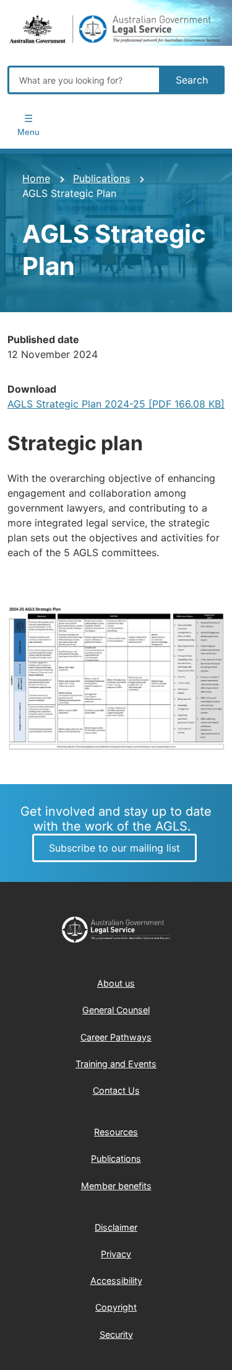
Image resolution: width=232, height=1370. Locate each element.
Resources (116, 1132)
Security (116, 1334)
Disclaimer (116, 1227)
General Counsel (116, 1010)
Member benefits (116, 1185)
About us (116, 983)
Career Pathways (116, 1037)
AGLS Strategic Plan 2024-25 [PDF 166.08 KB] (116, 404)
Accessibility (116, 1280)
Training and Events (116, 1063)
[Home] (116, 30)
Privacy (116, 1254)
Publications (101, 178)
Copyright (116, 1307)
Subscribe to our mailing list (114, 848)
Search (192, 80)
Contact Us (116, 1090)
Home (36, 178)
